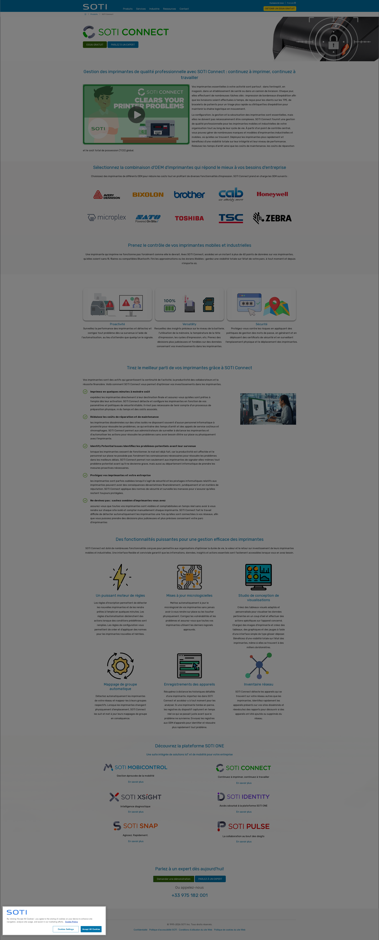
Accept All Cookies (91, 929)
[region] (54, 920)
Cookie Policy (71, 921)
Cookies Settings (66, 929)
